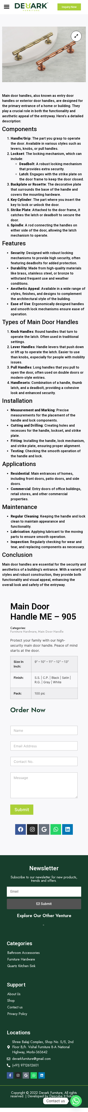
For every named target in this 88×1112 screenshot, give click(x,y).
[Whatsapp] (55, 829)
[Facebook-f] (10, 1075)
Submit (22, 809)
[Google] (44, 829)
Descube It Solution (63, 1096)
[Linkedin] (67, 829)
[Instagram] (32, 829)
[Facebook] (20, 829)
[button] (6, 6)
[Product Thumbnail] (76, 36)
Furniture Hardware (23, 631)
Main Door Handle (50, 631)
